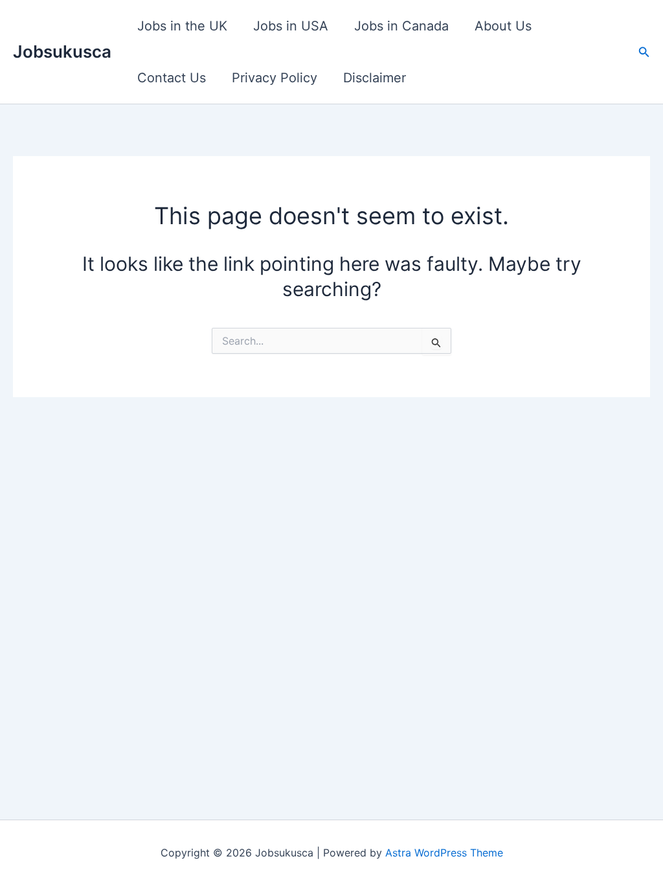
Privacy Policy (274, 78)
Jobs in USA (290, 26)
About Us (503, 26)
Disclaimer (374, 78)
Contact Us (171, 78)
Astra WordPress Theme (444, 852)
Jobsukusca (62, 51)
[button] (644, 52)
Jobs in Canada (401, 26)
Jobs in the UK (182, 26)
